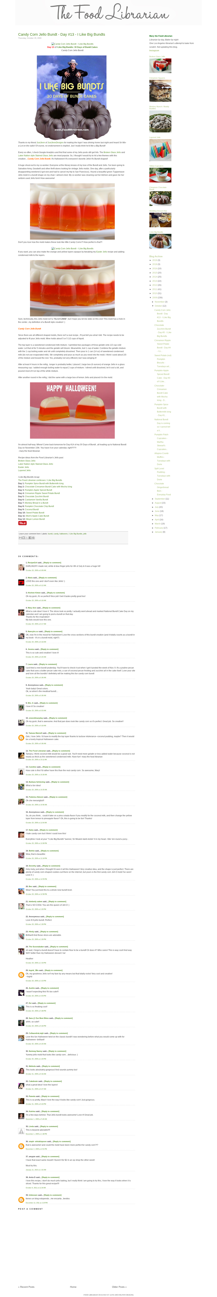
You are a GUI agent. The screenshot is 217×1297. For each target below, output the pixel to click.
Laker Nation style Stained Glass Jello (35, 155)
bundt (50, 534)
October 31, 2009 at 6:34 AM (36, 1074)
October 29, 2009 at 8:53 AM (36, 710)
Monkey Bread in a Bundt (36, 503)
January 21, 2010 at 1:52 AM (36, 1170)
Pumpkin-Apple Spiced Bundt (38, 490)
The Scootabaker (36, 947)
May (157, 515)
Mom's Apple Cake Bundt (37, 516)
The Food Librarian (37, 751)
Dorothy (32, 866)
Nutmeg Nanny (35, 1051)
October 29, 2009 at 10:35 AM (36, 790)
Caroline (32, 767)
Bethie (32, 851)
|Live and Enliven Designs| (122, 1295)
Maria (30, 578)
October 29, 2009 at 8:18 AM (36, 642)
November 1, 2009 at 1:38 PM (36, 1134)
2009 (155, 297)
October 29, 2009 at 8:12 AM (36, 585)
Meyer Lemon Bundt (35, 519)
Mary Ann (32, 608)
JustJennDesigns (56, 142)
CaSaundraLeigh (36, 1033)
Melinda (32, 1066)
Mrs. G (31, 703)
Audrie (32, 988)
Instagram (154, 50)
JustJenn (41, 142)
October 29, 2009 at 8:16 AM (36, 600)
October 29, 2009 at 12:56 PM (36, 894)
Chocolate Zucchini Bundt (37, 496)
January (159, 532)
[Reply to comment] (52, 563)
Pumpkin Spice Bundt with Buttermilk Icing (44, 483)
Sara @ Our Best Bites (39, 1018)
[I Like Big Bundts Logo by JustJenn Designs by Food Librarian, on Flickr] (72, 139)
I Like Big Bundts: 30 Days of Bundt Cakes (77, 47)
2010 (155, 293)
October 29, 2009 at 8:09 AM (36, 570)
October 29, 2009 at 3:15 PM (36, 981)
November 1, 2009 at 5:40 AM (36, 1119)
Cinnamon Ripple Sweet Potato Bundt (42, 493)
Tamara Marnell (35, 733)
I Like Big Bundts (75, 534)
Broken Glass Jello (112, 152)
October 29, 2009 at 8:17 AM (36, 624)
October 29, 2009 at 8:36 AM (36, 677)
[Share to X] (26, 537)
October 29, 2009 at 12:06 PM (36, 843)
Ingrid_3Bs (33, 970)
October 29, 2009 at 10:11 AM (36, 759)
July (157, 507)
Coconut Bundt (32, 509)
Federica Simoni (36, 797)
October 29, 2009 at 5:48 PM (36, 1011)
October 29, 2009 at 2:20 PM (36, 909)
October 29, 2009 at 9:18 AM (36, 725)
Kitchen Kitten (34, 593)
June (157, 511)
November (160, 302)
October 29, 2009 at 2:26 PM (36, 924)
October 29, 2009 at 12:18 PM (36, 858)
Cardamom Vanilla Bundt (36, 500)
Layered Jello (24, 470)
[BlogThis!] (23, 537)
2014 (155, 277)
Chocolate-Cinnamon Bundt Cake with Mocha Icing (48, 486)
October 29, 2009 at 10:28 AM (36, 774)
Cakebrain (33, 1081)
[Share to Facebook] (30, 537)
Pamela (32, 1096)
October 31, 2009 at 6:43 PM (36, 1104)
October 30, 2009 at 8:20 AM (36, 1044)
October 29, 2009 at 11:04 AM (36, 823)
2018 (155, 264)
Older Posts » (119, 1287)
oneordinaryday (36, 718)
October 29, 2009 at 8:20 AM (36, 657)
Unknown (33, 1195)
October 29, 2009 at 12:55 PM (36, 879)
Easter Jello (101, 252)
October (159, 306)
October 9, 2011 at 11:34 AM (36, 1188)
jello (84, 534)
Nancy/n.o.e (33, 631)
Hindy (31, 932)
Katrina (32, 1111)
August (158, 503)
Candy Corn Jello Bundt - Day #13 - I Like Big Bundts (61, 34)
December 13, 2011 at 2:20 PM (37, 1203)
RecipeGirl (32, 563)
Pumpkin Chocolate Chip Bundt (39, 506)
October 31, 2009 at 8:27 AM (36, 1089)
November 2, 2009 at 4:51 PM (36, 1149)
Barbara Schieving (37, 782)
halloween (64, 534)
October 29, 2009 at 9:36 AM (36, 743)
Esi (30, 1003)
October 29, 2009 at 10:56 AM (36, 805)
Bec (30, 886)
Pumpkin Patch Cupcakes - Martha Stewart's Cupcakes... (161, 441)
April (157, 519)
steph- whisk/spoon (38, 1141)
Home (73, 1287)
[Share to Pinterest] (33, 537)
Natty (31, 830)
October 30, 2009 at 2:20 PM (36, 1059)
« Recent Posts (26, 1287)
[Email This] (20, 537)
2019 (155, 260)
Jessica (31, 649)
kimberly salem (35, 901)
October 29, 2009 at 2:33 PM (36, 963)
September (160, 499)
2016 (155, 268)
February (159, 528)
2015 (155, 273)
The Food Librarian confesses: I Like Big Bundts (40, 480)
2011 (155, 289)
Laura (30, 664)
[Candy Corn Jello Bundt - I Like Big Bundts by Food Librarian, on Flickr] (72, 44)
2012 (155, 285)
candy (56, 534)
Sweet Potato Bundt (35, 513)
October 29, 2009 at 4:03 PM (36, 996)
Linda (31, 1126)
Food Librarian (91, 1295)
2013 (155, 281)
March (158, 524)
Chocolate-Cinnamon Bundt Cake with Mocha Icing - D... (161, 393)
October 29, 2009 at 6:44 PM (36, 1026)
